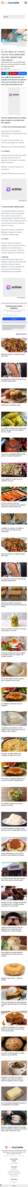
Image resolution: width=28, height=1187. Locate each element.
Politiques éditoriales (14, 1174)
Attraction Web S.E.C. (11, 1155)
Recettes (14, 1160)
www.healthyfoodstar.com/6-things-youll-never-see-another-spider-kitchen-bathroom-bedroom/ (15, 44)
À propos (14, 1168)
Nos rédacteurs (14, 1170)
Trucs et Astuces (14, 1163)
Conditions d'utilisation (14, 1171)
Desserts (14, 1162)
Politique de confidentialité (14, 1173)
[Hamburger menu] (26, 3)
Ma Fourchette (7, 68)
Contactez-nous (14, 1176)
